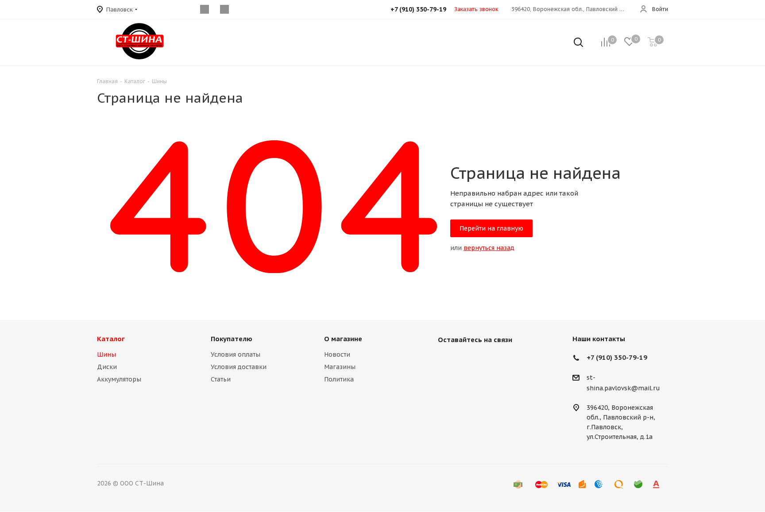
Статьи (221, 379)
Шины (106, 354)
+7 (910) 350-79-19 (617, 357)
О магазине (343, 339)
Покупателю (231, 339)
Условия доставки (239, 367)
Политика (339, 379)
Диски (107, 367)
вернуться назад (489, 248)
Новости (337, 354)
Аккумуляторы (119, 379)
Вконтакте (447, 360)
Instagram (469, 360)
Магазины (339, 367)
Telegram (491, 360)
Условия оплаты (235, 354)
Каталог (111, 339)
